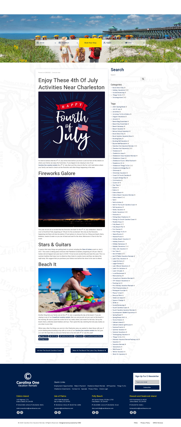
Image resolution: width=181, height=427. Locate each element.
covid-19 (116, 183)
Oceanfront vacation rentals (61, 317)
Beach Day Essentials (120, 124)
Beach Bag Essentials (120, 121)
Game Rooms (117, 234)
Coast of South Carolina (121, 175)
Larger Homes (117, 264)
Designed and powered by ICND (70, 423)
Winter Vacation (118, 352)
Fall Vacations (117, 207)
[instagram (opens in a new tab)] (21, 412)
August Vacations (119, 117)
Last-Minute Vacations (120, 266)
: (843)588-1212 (98, 405)
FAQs (136, 423)
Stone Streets (117, 320)
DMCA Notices (158, 423)
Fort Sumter (117, 229)
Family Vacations (118, 212)
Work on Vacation (119, 354)
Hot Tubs (116, 251)
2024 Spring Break (119, 107)
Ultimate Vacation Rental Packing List (125, 339)
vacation (116, 342)
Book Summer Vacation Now (122, 136)
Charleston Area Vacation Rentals (124, 156)
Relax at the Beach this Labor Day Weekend (88, 350)
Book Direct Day (118, 88)
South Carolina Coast (120, 308)
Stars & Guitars (87, 249)
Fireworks (80, 336)
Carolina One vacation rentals (47, 165)
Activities (116, 112)
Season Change (118, 300)
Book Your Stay (90, 43)
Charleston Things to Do (121, 166)
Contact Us (76, 389)
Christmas (116, 170)
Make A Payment (80, 386)
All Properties (111, 386)
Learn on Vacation (119, 268)
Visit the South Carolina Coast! (50, 350)
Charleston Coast (119, 158)
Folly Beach (116, 224)
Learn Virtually (117, 271)
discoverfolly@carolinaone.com (102, 408)
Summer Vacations (119, 332)
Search (113, 75)
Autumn (115, 119)
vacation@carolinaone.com (63, 408)
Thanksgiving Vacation (120, 335)
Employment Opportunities (63, 386)
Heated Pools (117, 237)
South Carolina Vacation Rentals (124, 310)
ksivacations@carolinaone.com (140, 408)
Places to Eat (117, 293)
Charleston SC (117, 163)
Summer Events (118, 327)
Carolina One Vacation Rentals (123, 146)
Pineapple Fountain (119, 290)
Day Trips (116, 185)
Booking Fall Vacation (120, 141)
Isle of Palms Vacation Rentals (123, 256)
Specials (84, 389)
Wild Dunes (116, 349)
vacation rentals (118, 344)
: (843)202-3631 (37, 405)
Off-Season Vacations (120, 281)
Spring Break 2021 (119, 317)
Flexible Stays (117, 222)
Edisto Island (117, 197)
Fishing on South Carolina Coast (124, 219)
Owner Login (103, 389)
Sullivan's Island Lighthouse (122, 325)
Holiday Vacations (119, 90)
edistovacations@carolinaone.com (28, 408)
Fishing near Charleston (121, 217)
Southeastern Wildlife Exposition (124, 312)
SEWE (115, 303)
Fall (114, 200)
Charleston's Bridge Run (121, 168)
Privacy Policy (93, 389)
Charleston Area (118, 153)
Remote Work (117, 295)
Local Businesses (118, 273)
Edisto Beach (117, 192)
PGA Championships (120, 288)
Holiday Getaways (119, 244)
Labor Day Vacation (119, 259)
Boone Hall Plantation (120, 143)
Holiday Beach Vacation (121, 239)
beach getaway (118, 126)
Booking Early (117, 139)
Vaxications (117, 347)
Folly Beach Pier (118, 227)
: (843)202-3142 (112, 405)
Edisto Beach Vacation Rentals (123, 195)
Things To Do (121, 386)
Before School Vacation (121, 131)
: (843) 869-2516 (23, 405)
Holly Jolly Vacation (119, 249)
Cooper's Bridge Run (119, 178)
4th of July (54, 336)
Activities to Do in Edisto (121, 114)
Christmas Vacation (119, 173)
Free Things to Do (119, 232)
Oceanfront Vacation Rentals (94, 336)
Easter (115, 188)
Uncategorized (118, 97)
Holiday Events (118, 241)
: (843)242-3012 (60, 405)
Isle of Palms (117, 254)
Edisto (115, 190)
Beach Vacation (118, 129)
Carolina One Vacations (67, 336)
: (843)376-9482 (136, 405)
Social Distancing (118, 93)
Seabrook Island (118, 298)
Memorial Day (117, 276)
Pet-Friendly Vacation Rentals (123, 286)
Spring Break (117, 315)
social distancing (118, 305)
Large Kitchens (118, 261)
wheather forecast (81, 375)
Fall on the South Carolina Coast (124, 205)
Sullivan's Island (118, 322)
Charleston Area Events (62, 389)
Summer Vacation (119, 330)
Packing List (117, 283)
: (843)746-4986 (74, 405)
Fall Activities (117, 202)
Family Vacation (118, 210)
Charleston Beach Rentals (96, 386)
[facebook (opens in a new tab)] (18, 412)
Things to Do (44, 336)
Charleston (116, 151)
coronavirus (117, 180)
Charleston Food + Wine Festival (124, 161)
